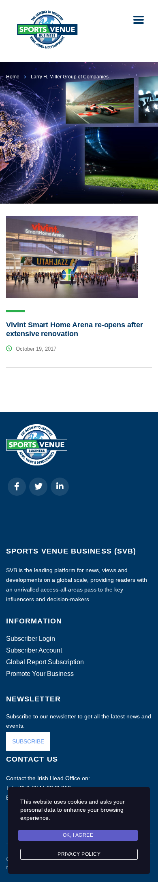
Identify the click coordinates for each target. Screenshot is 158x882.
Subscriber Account (34, 650)
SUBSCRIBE (28, 741)
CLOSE (141, 765)
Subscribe (64, 861)
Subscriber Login (30, 639)
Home (12, 77)
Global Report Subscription (45, 662)
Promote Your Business (40, 674)
